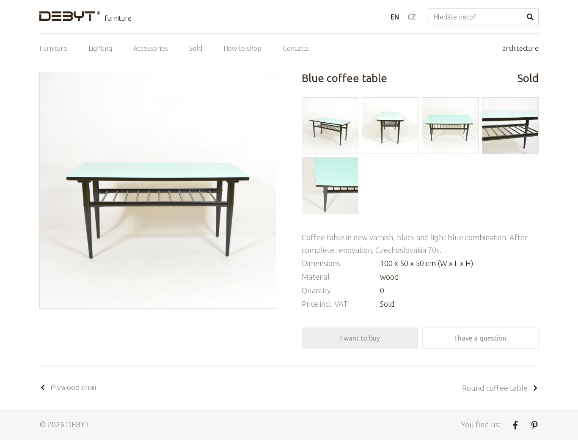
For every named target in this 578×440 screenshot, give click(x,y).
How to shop (242, 48)
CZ (411, 17)
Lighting (100, 48)
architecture (520, 48)
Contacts (296, 48)
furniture (118, 18)
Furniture (53, 48)
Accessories (150, 48)
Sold (195, 48)
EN (395, 17)
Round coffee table (495, 388)
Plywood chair (73, 387)
